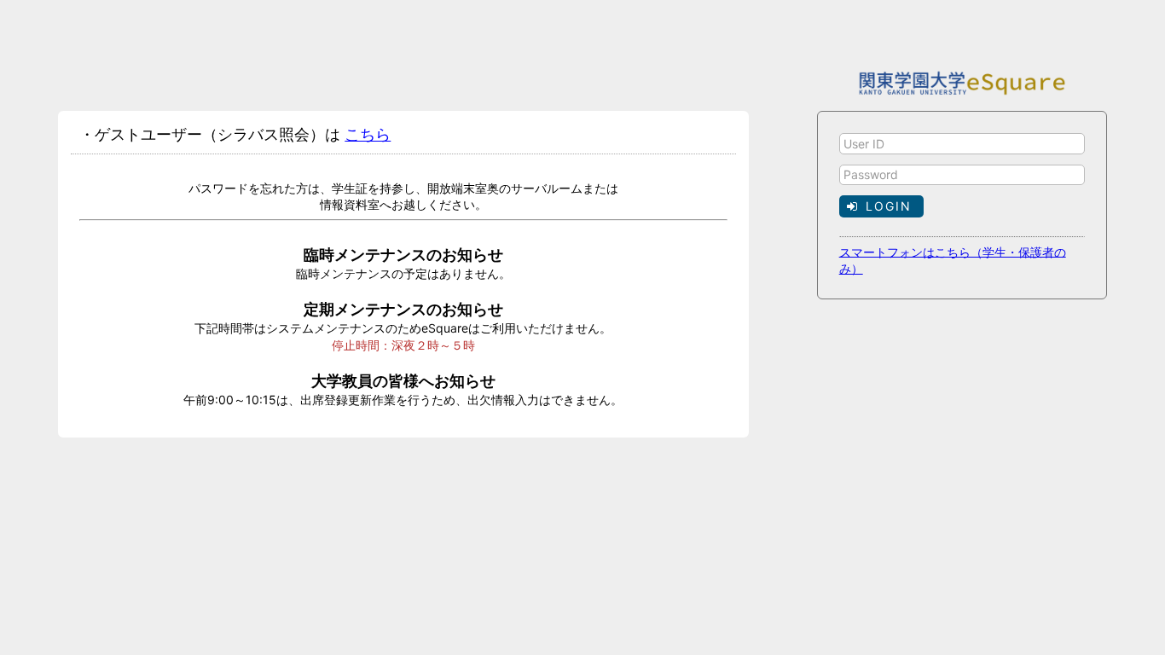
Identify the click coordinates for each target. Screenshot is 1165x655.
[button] (881, 206)
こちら (368, 134)
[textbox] (962, 143)
